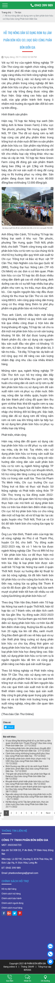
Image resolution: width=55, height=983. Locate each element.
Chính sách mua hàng (12, 908)
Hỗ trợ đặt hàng (9, 889)
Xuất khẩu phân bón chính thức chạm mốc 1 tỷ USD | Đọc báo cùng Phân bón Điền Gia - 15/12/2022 (28, 761)
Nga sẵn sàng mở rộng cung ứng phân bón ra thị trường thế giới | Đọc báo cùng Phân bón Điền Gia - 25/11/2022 (29, 796)
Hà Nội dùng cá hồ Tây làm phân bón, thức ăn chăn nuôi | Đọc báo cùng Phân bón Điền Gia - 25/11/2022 (27, 804)
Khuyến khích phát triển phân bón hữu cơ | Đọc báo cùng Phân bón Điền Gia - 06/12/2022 (27, 782)
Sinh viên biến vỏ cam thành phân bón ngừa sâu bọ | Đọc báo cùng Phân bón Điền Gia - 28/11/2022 (28, 789)
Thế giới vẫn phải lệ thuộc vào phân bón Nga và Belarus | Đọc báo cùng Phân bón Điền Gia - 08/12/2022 (28, 776)
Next (48, 813)
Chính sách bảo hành (12, 898)
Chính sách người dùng (12, 903)
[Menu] (5, 5)
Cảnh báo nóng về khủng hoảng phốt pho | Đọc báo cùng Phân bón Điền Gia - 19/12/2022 (28, 754)
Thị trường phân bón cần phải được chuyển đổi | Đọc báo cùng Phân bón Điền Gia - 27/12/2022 (28, 749)
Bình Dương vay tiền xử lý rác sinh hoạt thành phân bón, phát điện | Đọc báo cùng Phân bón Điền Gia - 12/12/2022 (27, 768)
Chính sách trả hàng (11, 893)
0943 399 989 (43, 5)
